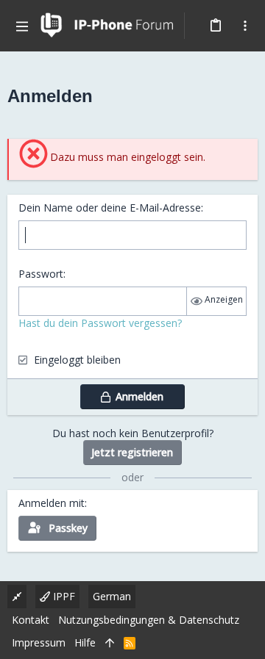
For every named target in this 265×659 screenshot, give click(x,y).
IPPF (62, 596)
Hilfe (85, 642)
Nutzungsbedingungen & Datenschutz (148, 620)
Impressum (39, 642)
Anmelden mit (51, 503)
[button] (22, 25)
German (112, 596)
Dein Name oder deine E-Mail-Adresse (109, 208)
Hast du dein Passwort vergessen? (100, 323)
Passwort (40, 274)
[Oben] (109, 643)
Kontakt (30, 620)
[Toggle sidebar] (245, 25)
